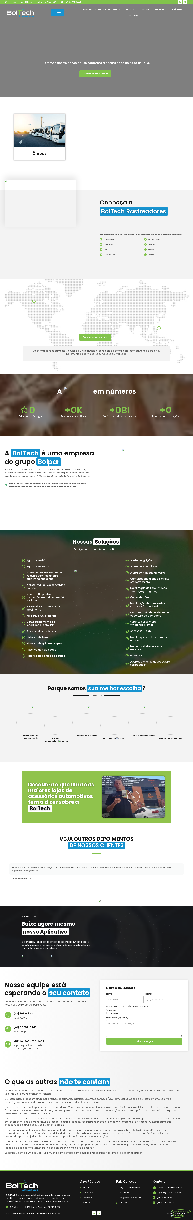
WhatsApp (114, 1013)
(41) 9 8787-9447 (25, 1027)
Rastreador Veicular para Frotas (102, 9)
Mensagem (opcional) (117, 1017)
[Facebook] (180, 2)
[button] (95, 73)
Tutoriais (144, 9)
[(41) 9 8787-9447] (8, 1029)
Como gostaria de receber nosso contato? (127, 1006)
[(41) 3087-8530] (8, 1015)
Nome (109, 993)
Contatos (132, 15)
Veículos (177, 9)
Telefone (149, 993)
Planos (130, 9)
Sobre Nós (161, 9)
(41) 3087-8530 (24, 1013)
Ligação (112, 1010)
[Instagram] (185, 2)
